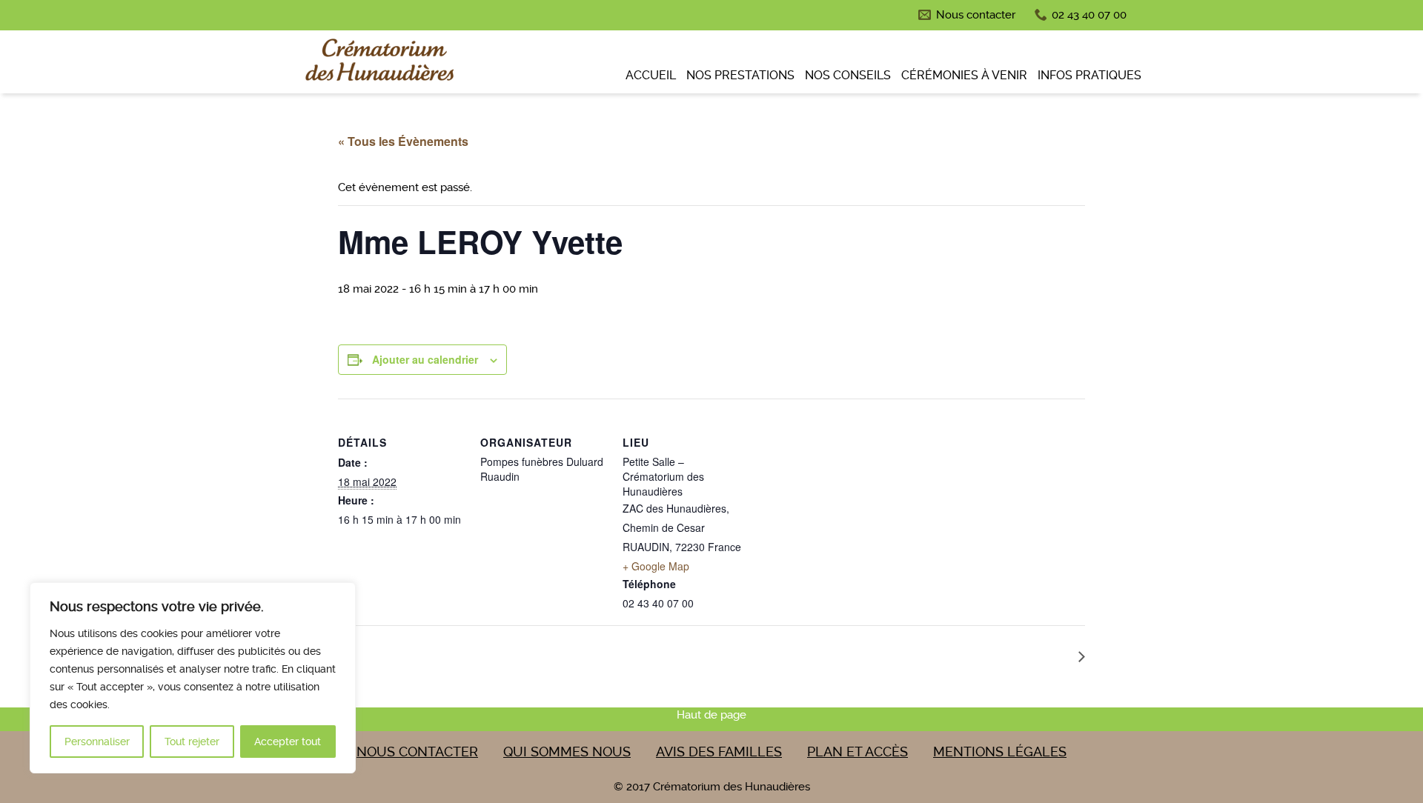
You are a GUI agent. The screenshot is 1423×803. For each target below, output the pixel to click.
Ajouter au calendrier (425, 359)
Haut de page (711, 715)
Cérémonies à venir (964, 75)
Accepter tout (287, 741)
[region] (193, 677)
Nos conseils (848, 75)
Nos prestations (740, 75)
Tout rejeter (192, 741)
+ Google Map (656, 566)
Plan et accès (857, 751)
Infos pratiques (1089, 75)
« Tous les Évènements (403, 141)
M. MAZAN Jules (398, 655)
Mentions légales (1000, 751)
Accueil (651, 75)
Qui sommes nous (567, 751)
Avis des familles (719, 751)
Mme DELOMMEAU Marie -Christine (974, 655)
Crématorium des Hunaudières (378, 63)
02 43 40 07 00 (1089, 14)
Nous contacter (975, 14)
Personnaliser (97, 741)
